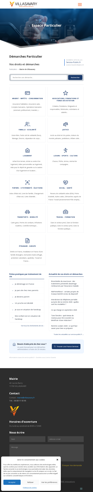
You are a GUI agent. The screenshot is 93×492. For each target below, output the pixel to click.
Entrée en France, (16, 252)
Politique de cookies (30, 488)
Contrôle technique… (30, 226)
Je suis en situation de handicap (26, 309)
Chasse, (55, 161)
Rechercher (75, 77)
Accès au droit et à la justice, (60, 135)
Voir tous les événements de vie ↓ (32, 326)
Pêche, (61, 161)
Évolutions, (63, 106)
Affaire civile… (75, 138)
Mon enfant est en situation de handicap (26, 317)
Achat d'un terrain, (19, 161)
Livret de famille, (28, 193)
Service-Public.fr (73, 62)
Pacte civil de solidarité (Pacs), (30, 135)
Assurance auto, (34, 104)
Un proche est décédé (22, 303)
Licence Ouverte (50, 357)
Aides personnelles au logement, (30, 164)
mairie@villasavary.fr (26, 397)
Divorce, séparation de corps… (30, 138)
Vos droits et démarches (24, 64)
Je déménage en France (23, 284)
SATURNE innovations (65, 481)
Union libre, (16, 135)
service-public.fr (29, 357)
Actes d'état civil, (16, 193)
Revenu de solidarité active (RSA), (62, 193)
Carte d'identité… (30, 196)
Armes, (67, 161)
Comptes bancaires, (18, 107)
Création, (55, 106)
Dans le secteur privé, (59, 223)
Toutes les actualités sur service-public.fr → (69, 334)
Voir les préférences (49, 482)
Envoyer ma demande (72, 465)
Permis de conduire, (27, 223)
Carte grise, (15, 223)
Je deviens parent (20, 296)
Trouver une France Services (67, 346)
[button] (57, 460)
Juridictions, (66, 138)
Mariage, (15, 138)
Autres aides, (60, 196)
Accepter (12, 482)
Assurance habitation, (21, 104)
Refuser (30, 482)
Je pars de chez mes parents (25, 290)
